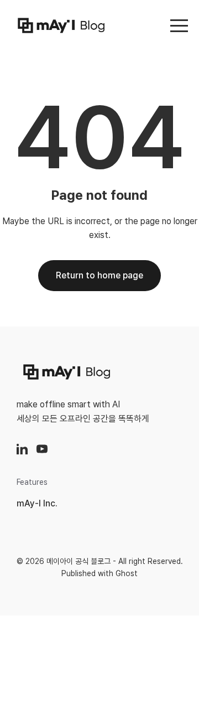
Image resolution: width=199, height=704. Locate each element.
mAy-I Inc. (37, 503)
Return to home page (99, 275)
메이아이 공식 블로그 (78, 561)
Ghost (127, 573)
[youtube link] (42, 448)
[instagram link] (22, 448)
